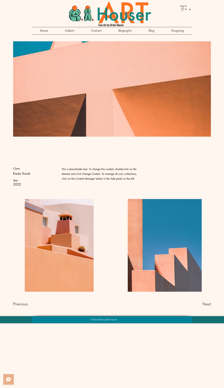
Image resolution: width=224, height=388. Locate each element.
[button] (185, 9)
